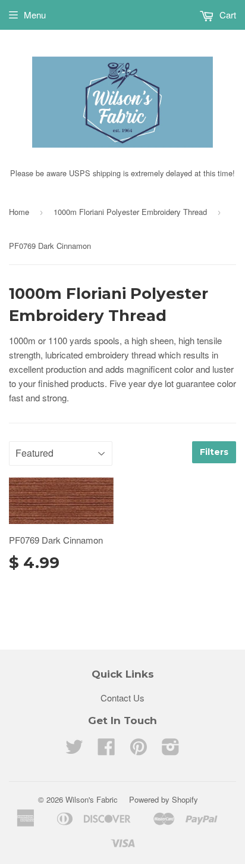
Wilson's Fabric (91, 799)
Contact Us (122, 697)
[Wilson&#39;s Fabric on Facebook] (106, 750)
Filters (214, 452)
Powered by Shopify (163, 799)
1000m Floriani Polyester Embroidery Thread (130, 211)
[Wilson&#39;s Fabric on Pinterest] (138, 750)
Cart (226, 14)
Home (19, 211)
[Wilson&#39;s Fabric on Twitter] (74, 750)
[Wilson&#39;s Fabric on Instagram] (171, 750)
